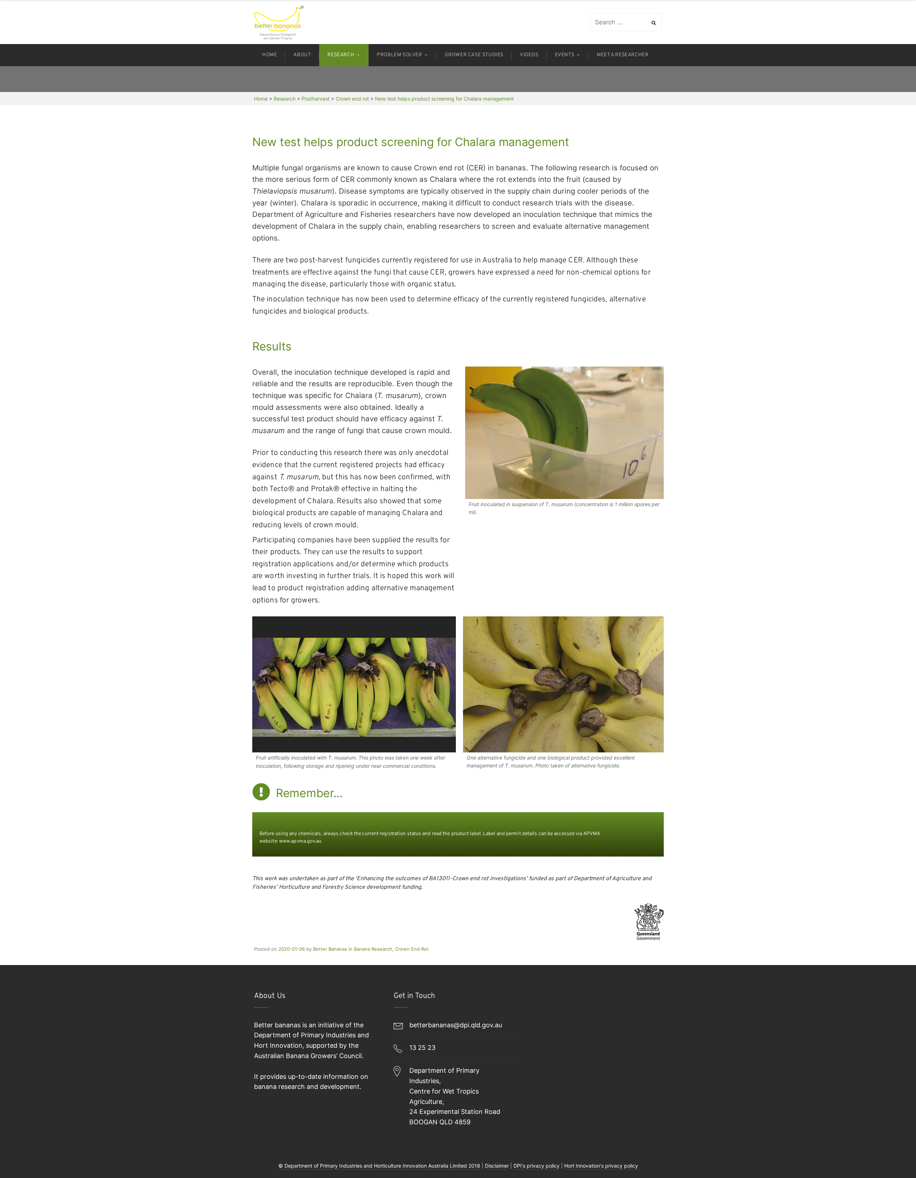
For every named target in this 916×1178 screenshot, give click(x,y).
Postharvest (316, 99)
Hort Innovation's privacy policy (601, 1166)
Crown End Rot (412, 949)
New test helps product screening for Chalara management (444, 99)
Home (261, 99)
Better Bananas (330, 949)
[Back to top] (893, 1155)
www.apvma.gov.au (300, 841)
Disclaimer (497, 1166)
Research (285, 99)
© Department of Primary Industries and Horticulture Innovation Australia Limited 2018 (379, 1166)
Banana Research (373, 949)
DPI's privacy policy (536, 1166)
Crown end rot (352, 99)
